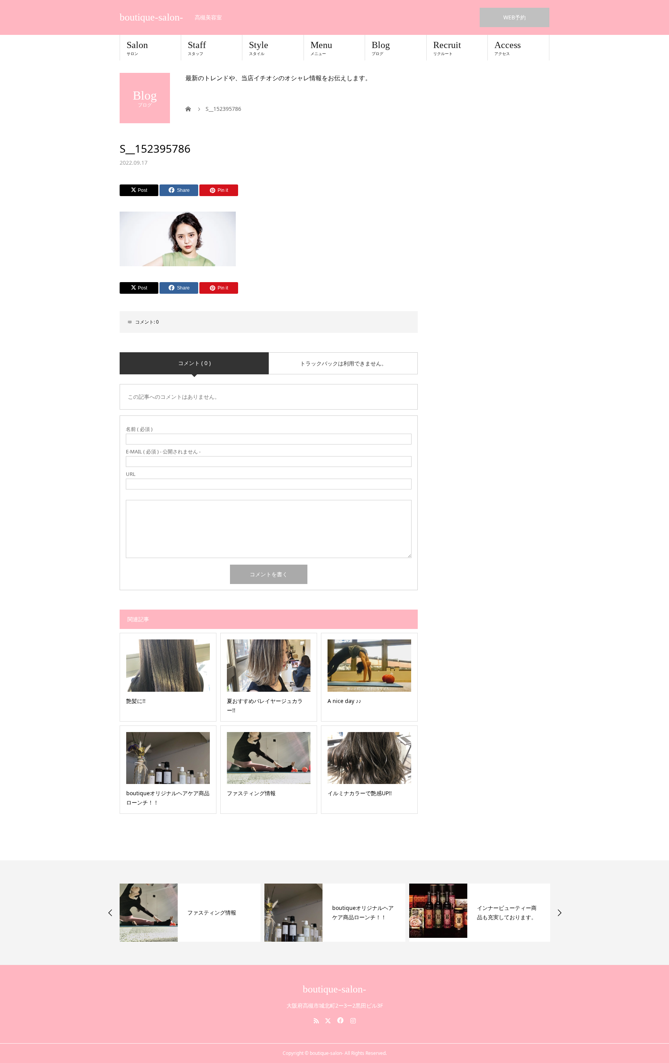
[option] (190, 913)
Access (507, 48)
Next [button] (559, 913)
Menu (321, 48)
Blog (381, 48)
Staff (197, 48)
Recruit (447, 48)
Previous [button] (110, 913)
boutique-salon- (151, 17)
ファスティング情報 (211, 912)
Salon (137, 48)
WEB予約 (514, 17)
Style (258, 48)
